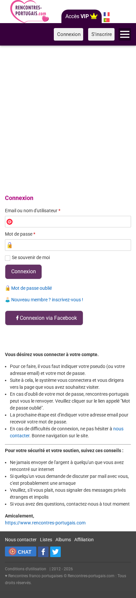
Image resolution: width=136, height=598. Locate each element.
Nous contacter (21, 539)
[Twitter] (55, 552)
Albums (63, 539)
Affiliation (84, 539)
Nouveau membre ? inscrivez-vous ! (47, 299)
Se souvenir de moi (31, 257)
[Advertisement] (68, 119)
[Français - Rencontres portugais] (107, 14)
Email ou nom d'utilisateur (32, 210)
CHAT (24, 552)
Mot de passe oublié (31, 288)
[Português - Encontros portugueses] (107, 20)
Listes (46, 539)
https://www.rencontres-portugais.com (45, 522)
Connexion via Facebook (48, 318)
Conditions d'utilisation (25, 569)
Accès (77, 16)
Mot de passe (20, 234)
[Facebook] (43, 552)
